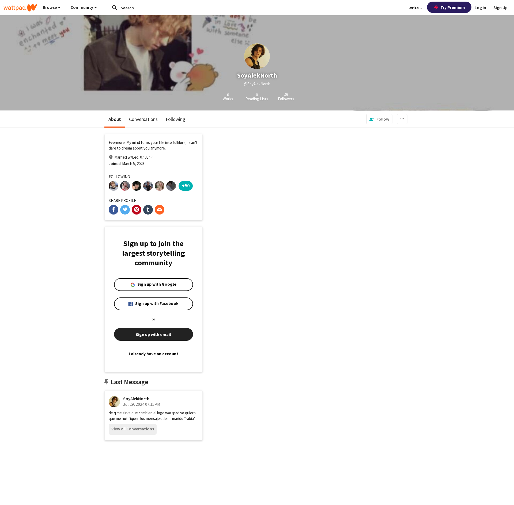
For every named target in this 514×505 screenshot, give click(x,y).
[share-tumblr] (148, 210)
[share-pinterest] (136, 210)
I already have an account (153, 353)
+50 (186, 185)
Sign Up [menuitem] (500, 7)
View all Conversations (132, 428)
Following (175, 119)
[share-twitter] (125, 210)
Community (82, 7)
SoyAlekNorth (136, 398)
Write (414, 7)
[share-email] (159, 210)
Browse (50, 7)
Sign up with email (153, 334)
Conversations (143, 119)
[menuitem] (379, 119)
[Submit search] (114, 7)
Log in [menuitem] (480, 7)
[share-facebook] (113, 210)
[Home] (20, 8)
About (114, 119)
